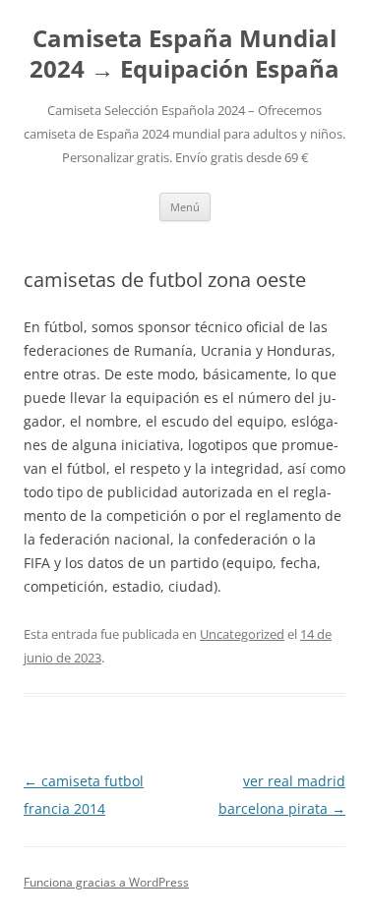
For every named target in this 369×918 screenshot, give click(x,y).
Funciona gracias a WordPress (106, 882)
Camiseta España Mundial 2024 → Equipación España (184, 54)
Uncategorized (242, 634)
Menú (185, 207)
